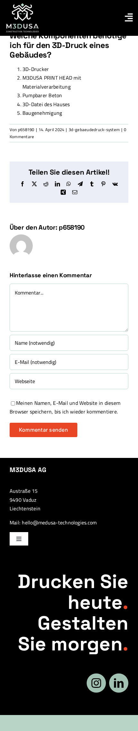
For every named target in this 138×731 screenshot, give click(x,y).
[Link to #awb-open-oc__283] (129, 18)
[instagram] (96, 683)
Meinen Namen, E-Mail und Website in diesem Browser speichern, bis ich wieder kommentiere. (65, 407)
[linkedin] (118, 683)
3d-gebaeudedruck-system (94, 129)
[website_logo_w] (22, 6)
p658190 (26, 129)
